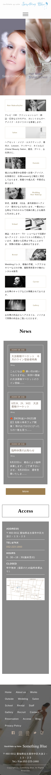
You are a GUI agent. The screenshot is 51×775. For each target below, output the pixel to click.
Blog (13, 365)
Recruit (21, 712)
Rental (21, 705)
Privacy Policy (13, 725)
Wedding (23, 699)
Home (8, 692)
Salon (35, 699)
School (9, 705)
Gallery (9, 712)
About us (21, 692)
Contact (34, 712)
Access (27, 719)
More (25, 491)
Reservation (12, 719)
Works (33, 692)
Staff (31, 705)
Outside (9, 699)
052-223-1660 (14, 547)
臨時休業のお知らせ (24, 450)
